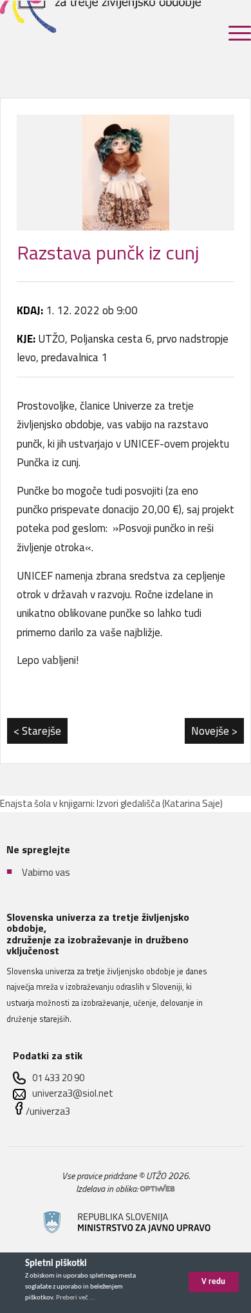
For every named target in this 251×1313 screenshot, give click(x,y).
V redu (213, 1282)
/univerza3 (48, 1111)
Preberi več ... (75, 1297)
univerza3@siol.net (72, 1093)
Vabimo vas (46, 872)
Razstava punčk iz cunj (108, 252)
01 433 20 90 (58, 1077)
